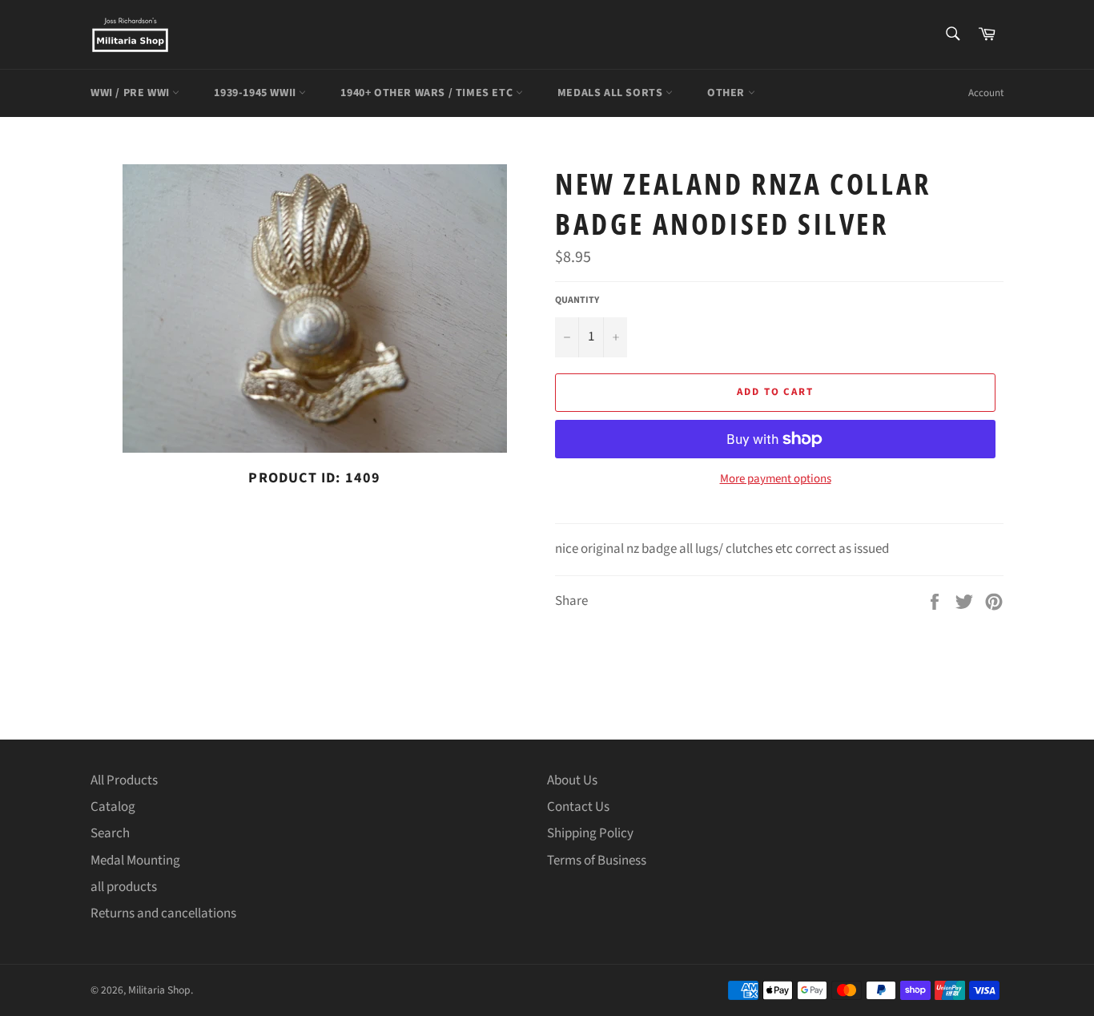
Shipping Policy (590, 833)
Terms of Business (596, 860)
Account (986, 93)
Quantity (577, 300)
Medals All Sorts (611, 93)
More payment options (775, 479)
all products (123, 887)
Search (110, 833)
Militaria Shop (159, 990)
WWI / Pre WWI (131, 93)
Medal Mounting (135, 860)
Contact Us (578, 806)
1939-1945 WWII (256, 93)
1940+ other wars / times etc (427, 93)
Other (727, 93)
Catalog (112, 806)
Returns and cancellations (163, 913)
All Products (124, 780)
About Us (572, 780)
